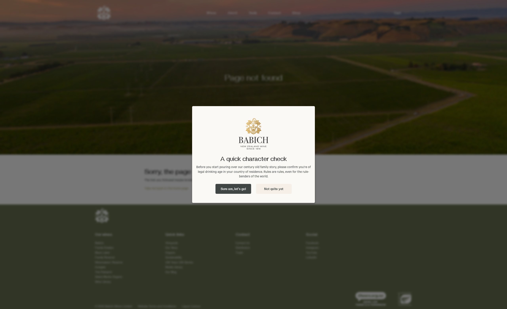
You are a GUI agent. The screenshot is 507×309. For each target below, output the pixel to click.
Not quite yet (273, 189)
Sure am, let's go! (233, 189)
